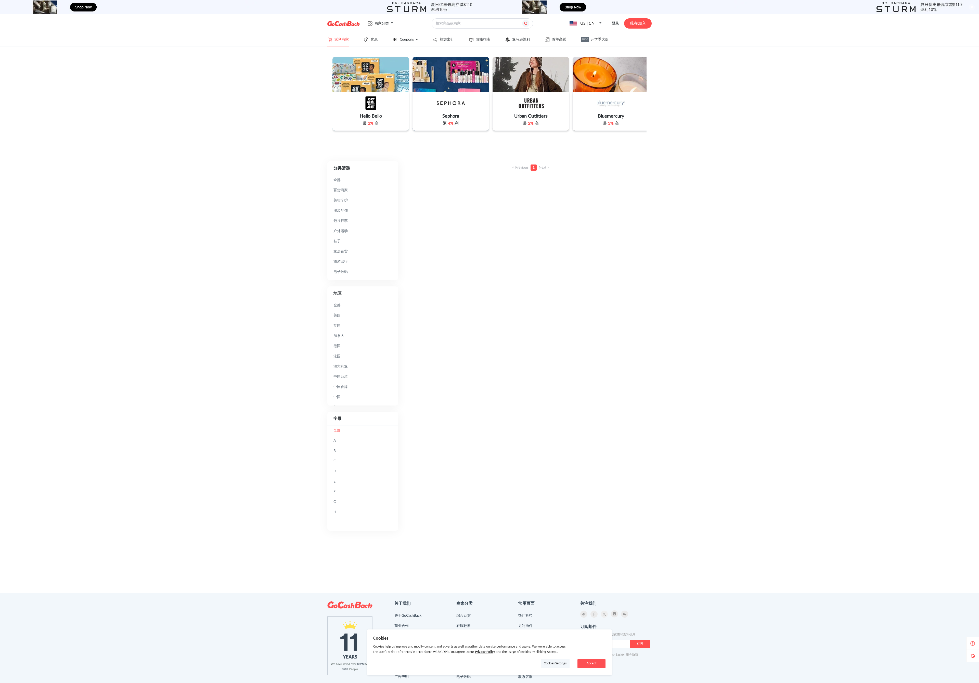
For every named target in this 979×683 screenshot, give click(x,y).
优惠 (374, 39)
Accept (592, 663)
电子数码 (463, 677)
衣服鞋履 (463, 626)
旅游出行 (447, 39)
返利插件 (525, 626)
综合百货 (463, 615)
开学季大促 (595, 39)
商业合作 (401, 626)
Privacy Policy (485, 652)
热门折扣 (525, 615)
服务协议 (632, 654)
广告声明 (401, 677)
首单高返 (559, 39)
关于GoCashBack (407, 615)
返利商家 (341, 39)
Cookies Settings (555, 663)
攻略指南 (483, 39)
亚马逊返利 (521, 39)
